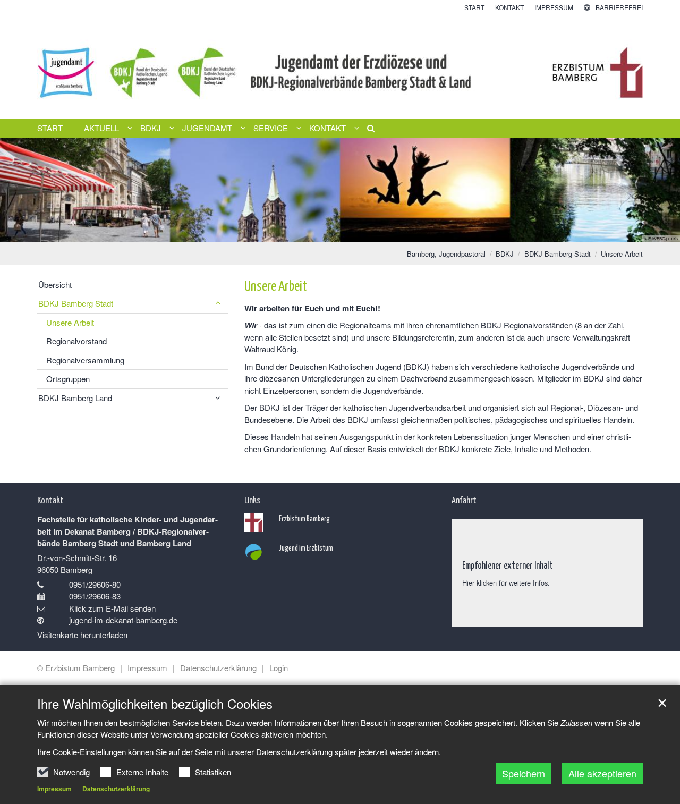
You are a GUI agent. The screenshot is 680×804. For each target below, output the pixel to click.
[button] (367, 130)
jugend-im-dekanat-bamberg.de (123, 619)
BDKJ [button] (150, 128)
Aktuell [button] (101, 128)
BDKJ (505, 254)
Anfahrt (464, 499)
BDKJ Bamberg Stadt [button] (75, 303)
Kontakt (50, 499)
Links (252, 499)
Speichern (523, 773)
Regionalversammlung (85, 360)
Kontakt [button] (327, 128)
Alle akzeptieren (602, 773)
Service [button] (270, 128)
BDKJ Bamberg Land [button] (75, 397)
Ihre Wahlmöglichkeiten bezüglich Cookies (155, 704)
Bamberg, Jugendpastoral (446, 254)
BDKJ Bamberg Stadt (557, 254)
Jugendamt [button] (207, 128)
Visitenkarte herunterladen (82, 634)
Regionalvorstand (76, 340)
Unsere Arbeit (622, 254)
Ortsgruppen (68, 378)
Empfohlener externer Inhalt (507, 564)
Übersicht (55, 284)
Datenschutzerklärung (116, 788)
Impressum (54, 788)
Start (50, 128)
